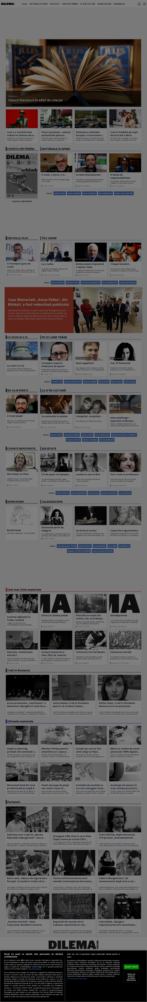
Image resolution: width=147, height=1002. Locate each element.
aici (11, 988)
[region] (73, 976)
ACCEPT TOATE (131, 967)
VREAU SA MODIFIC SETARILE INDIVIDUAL (131, 977)
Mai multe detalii (34, 969)
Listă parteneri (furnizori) (77, 979)
